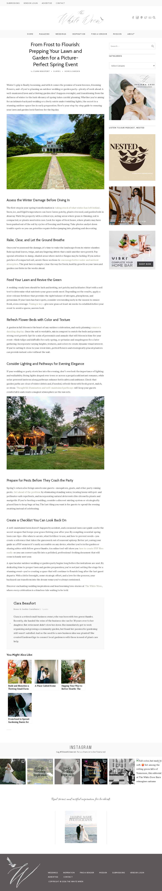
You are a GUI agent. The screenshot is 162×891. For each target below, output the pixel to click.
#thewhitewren (68, 752)
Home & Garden (72, 71)
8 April (57, 71)
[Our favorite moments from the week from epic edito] (67, 771)
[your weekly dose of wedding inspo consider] (40, 771)
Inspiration (78, 34)
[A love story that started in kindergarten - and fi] (122, 771)
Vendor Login (137, 872)
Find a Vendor (99, 34)
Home (30, 34)
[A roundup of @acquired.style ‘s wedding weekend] (13, 771)
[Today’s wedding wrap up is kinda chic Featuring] (94, 771)
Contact (68, 877)
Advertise (53, 877)
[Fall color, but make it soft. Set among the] (149, 771)
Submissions (118, 872)
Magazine (44, 34)
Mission (117, 34)
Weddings (61, 34)
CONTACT (60, 3)
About (131, 34)
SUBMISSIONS (13, 3)
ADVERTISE (47, 3)
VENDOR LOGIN (31, 3)
